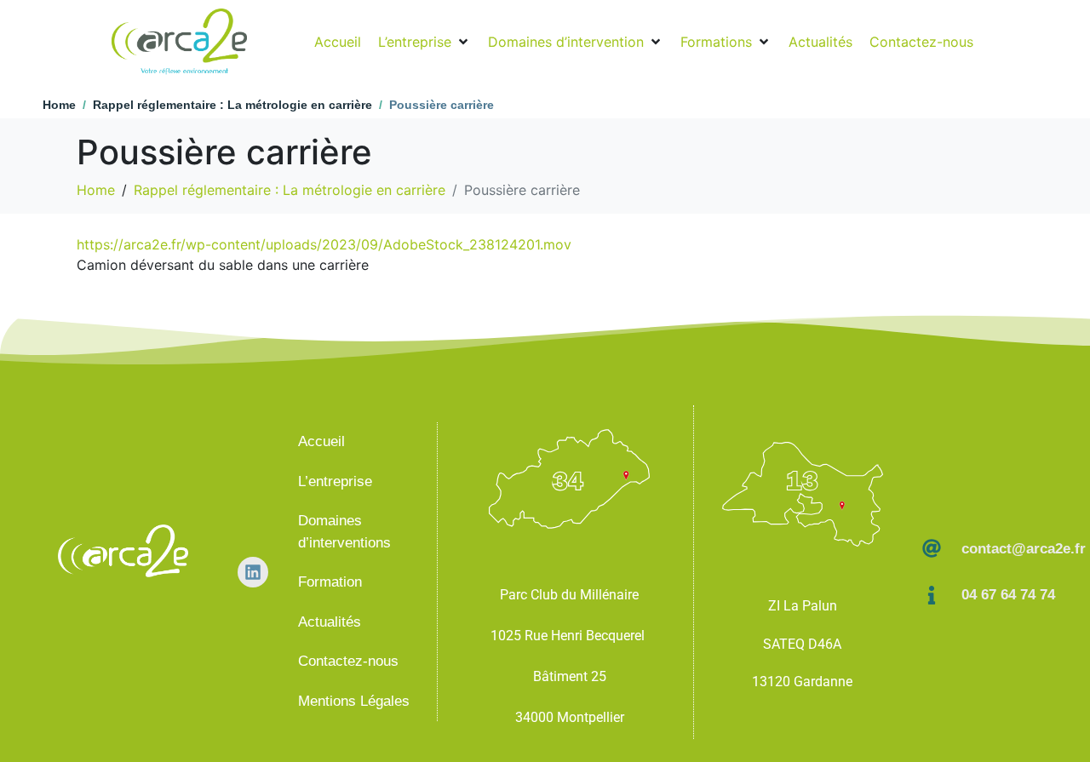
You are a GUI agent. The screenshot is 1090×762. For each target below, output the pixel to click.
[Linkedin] (253, 572)
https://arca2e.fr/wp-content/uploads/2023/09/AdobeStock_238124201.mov (324, 244)
